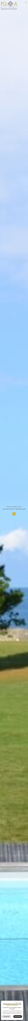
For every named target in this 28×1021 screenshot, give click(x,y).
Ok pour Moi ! (17, 1016)
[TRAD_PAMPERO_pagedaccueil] (9, 9)
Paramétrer (6, 1016)
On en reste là (17, 1002)
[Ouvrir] (14, 513)
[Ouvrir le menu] (26, 2)
